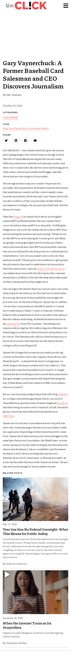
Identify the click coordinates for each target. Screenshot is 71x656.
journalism (35, 128)
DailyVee (63, 394)
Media (45, 128)
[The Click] (26, 5)
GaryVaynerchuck (18, 128)
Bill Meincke (14, 95)
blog (5, 128)
